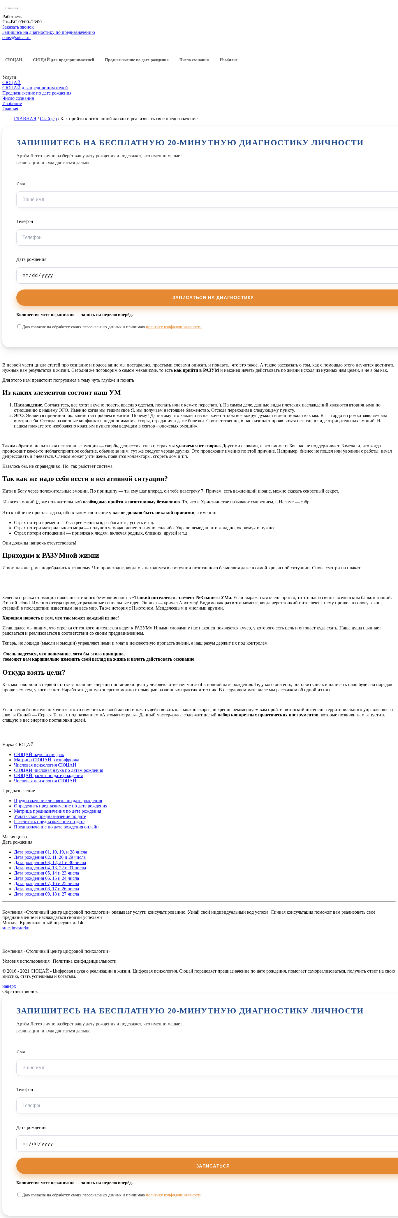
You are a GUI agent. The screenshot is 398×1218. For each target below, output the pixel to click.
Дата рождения (31, 259)
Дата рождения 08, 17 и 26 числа (46, 888)
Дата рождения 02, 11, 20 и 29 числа (50, 857)
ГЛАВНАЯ (25, 118)
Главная (11, 8)
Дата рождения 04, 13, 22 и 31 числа (50, 867)
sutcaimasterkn (15, 927)
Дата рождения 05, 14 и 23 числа (46, 872)
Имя (20, 183)
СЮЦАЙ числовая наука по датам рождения (58, 770)
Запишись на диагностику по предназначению (48, 32)
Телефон (24, 221)
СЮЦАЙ (13, 60)
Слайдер (48, 118)
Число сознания (194, 60)
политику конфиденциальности (174, 327)
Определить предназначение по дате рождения (60, 805)
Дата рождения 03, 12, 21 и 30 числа (50, 862)
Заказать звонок (18, 27)
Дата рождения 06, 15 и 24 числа (46, 878)
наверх (9, 986)
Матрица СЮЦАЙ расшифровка (46, 759)
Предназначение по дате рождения (137, 60)
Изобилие (228, 60)
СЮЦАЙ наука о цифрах (39, 754)
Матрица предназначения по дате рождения (57, 811)
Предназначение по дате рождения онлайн (56, 826)
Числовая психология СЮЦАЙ (45, 764)
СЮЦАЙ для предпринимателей (63, 60)
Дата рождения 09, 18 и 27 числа (46, 893)
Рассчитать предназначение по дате (49, 821)
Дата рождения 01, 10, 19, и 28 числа (50, 851)
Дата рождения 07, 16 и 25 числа (46, 883)
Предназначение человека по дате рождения (58, 800)
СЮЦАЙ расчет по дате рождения (48, 775)
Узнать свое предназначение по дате (50, 816)
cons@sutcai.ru (16, 37)
